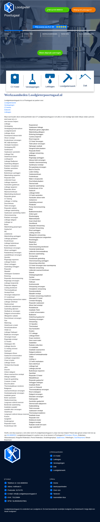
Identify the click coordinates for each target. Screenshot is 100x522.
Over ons (56, 490)
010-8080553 (11, 435)
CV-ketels (7, 107)
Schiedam (68, 435)
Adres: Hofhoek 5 (14, 487)
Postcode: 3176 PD (15, 490)
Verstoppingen (9, 105)
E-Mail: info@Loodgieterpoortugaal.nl (22, 494)
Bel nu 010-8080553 (55, 10)
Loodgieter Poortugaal (17, 11)
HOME (6, 35)
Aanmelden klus (59, 497)
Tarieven (56, 494)
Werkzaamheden (60, 487)
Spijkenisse (61, 437)
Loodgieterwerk (59, 470)
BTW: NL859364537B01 (17, 501)
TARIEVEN (65, 35)
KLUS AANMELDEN (86, 35)
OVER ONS (28, 35)
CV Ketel (56, 456)
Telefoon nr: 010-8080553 (18, 483)
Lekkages (7, 112)
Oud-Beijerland (79, 437)
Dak (54, 467)
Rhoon (75, 435)
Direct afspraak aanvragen (50, 53)
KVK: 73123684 (14, 497)
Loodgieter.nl (37, 509)
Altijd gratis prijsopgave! (82, 10)
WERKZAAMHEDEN (49, 35)
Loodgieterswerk (10, 103)
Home (55, 483)
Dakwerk (7, 110)
